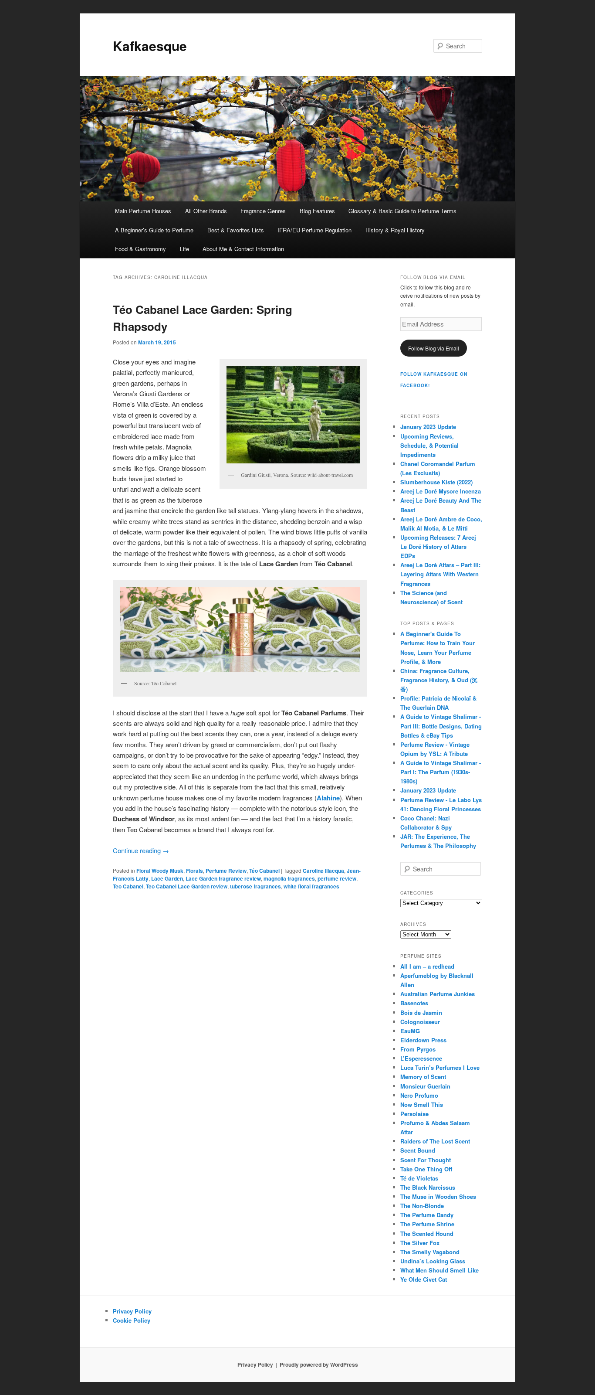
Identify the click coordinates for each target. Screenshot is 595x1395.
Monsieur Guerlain (425, 1086)
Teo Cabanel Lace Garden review (186, 886)
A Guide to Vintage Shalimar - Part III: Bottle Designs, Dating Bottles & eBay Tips (441, 725)
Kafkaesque (150, 45)
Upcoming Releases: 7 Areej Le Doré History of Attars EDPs (438, 546)
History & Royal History (395, 230)
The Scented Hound (426, 1233)
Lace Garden (167, 878)
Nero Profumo (419, 1095)
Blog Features (317, 211)
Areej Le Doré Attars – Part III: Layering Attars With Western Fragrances (440, 574)
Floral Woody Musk (159, 870)
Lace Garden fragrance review (223, 878)
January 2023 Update (428, 426)
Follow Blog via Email (433, 348)
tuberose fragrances (255, 886)
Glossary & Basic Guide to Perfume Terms (402, 211)
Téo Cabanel (264, 870)
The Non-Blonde (422, 1205)
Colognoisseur (420, 1021)
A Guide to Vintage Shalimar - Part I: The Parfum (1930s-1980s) (440, 772)
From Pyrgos (418, 1049)
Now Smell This (421, 1104)
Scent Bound (417, 1150)
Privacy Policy (132, 1311)
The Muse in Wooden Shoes (438, 1196)
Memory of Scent (423, 1076)
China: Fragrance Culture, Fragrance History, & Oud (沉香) (438, 680)
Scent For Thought (425, 1160)
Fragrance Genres (263, 211)
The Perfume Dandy (426, 1215)
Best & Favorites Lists (235, 230)
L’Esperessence (421, 1058)
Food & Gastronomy (140, 249)
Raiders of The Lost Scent (435, 1141)
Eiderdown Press (423, 1040)
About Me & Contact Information (243, 249)
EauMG (410, 1031)
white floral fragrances (311, 886)
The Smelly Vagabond (430, 1252)
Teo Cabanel (128, 886)
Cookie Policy (131, 1320)
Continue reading (141, 850)
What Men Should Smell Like (439, 1270)
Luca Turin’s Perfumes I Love (440, 1067)
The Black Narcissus (427, 1187)
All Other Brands (206, 211)
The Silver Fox (419, 1242)
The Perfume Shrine (427, 1224)
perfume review (337, 878)
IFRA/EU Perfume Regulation (314, 230)
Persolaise (414, 1113)
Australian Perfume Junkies (437, 994)
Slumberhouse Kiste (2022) (436, 482)
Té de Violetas (419, 1178)
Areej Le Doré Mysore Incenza (440, 491)
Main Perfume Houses (143, 211)
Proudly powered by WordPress (319, 1364)
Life (184, 249)
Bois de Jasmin (421, 1012)
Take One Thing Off (426, 1169)
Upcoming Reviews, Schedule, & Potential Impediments (429, 445)
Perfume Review (226, 870)
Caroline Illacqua (323, 870)
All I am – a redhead (427, 966)
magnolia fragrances (289, 878)
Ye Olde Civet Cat (423, 1279)
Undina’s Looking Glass (432, 1261)
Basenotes (414, 1003)
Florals (194, 870)
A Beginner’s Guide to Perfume (154, 230)
